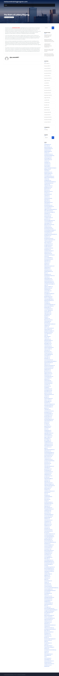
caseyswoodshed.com (48, 486)
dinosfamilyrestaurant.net (48, 228)
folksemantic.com (47, 261)
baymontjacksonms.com (48, 445)
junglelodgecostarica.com (48, 433)
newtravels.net (46, 170)
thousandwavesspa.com (48, 471)
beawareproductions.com (48, 405)
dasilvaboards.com (47, 369)
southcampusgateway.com (49, 206)
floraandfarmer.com (47, 235)
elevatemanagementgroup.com (50, 638)
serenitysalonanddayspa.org (49, 155)
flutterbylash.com (47, 633)
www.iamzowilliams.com (48, 589)
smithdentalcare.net (47, 662)
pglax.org (45, 448)
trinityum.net (46, 594)
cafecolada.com (47, 350)
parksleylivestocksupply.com (49, 330)
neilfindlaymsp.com (47, 474)
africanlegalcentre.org (48, 390)
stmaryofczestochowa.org (48, 410)
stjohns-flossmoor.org (48, 456)
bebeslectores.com (47, 225)
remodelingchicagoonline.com (49, 567)
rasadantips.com (47, 162)
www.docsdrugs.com (47, 555)
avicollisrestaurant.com (48, 475)
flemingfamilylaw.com (48, 642)
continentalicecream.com (48, 376)
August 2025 (46, 80)
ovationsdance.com (47, 314)
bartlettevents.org (47, 216)
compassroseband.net (48, 496)
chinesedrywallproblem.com (49, 453)
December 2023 (47, 117)
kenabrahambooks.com (48, 381)
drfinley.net (46, 641)
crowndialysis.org (47, 303)
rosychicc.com (46, 337)
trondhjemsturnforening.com (49, 611)
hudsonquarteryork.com (48, 604)
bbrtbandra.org (47, 190)
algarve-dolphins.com (48, 437)
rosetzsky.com (46, 395)
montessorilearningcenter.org (49, 618)
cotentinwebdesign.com (48, 221)
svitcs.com (46, 493)
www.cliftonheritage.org (48, 564)
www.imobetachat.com (48, 520)
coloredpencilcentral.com (48, 248)
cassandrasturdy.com (48, 346)
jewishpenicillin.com (47, 307)
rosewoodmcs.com (47, 583)
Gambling (7, 17)
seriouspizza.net (47, 495)
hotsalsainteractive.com (48, 154)
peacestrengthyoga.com (48, 540)
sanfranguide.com (47, 355)
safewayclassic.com (47, 174)
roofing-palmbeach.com (48, 243)
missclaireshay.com (47, 144)
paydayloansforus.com (48, 172)
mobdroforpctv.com (47, 344)
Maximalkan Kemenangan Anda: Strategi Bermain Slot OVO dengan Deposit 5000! (49, 54)
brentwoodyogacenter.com (49, 568)
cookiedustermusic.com (48, 459)
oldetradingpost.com (48, 223)
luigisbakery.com (47, 575)
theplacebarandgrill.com (48, 478)
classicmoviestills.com (48, 348)
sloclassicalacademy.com (48, 368)
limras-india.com (47, 145)
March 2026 (46, 63)
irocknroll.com (46, 256)
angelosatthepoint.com (48, 482)
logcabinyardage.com (48, 517)
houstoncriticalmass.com (48, 359)
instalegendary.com (47, 180)
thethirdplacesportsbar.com (49, 597)
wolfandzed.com (47, 578)
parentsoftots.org (47, 513)
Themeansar (23, 674)
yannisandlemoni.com (48, 270)
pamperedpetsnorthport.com (49, 275)
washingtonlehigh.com (48, 573)
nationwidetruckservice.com (49, 466)
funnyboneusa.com (47, 457)
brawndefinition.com (47, 375)
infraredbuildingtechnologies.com (50, 230)
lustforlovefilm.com (47, 386)
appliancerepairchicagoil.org (49, 177)
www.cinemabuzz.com (48, 580)
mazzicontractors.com (48, 596)
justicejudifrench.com (48, 412)
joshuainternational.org (48, 529)
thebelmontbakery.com (48, 173)
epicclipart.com (47, 192)
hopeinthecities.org (47, 341)
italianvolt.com (46, 264)
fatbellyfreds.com (47, 601)
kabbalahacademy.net (48, 288)
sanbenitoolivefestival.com (49, 347)
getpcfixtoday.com (47, 188)
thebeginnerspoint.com (48, 352)
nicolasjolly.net (46, 387)
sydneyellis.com (47, 301)
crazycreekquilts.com (48, 377)
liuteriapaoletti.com (47, 451)
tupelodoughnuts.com (48, 278)
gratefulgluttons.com (48, 343)
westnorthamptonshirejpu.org (49, 212)
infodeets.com (46, 152)
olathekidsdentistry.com (48, 279)
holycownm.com (47, 464)
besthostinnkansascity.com (49, 660)
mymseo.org (46, 651)
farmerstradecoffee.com (48, 515)
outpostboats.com (47, 339)
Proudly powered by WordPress (9, 674)
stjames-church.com (47, 399)
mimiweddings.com (47, 659)
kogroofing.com (47, 199)
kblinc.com (46, 272)
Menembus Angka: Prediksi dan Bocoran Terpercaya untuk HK (49, 50)
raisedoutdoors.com (47, 252)
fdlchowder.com (47, 558)
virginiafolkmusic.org (47, 312)
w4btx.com (46, 285)
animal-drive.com (47, 499)
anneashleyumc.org (47, 549)
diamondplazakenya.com (48, 612)
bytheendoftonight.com (48, 340)
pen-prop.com (46, 532)
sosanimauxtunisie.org (48, 198)
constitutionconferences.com (49, 491)
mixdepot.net (46, 582)
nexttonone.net (47, 526)
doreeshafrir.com (47, 402)
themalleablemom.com (48, 415)
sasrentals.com (47, 292)
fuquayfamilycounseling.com (49, 647)
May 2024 (46, 104)
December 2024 (47, 90)
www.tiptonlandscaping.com (49, 569)
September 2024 (47, 95)
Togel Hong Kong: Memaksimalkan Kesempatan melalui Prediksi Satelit (48, 45)
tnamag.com (46, 500)
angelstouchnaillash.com (48, 286)
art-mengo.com (47, 424)
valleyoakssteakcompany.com (49, 485)
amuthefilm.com (47, 384)
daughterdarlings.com (48, 151)
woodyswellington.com (48, 600)
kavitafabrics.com (47, 462)
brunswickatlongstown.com (49, 419)
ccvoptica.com (46, 572)
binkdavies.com (47, 379)
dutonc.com (46, 428)
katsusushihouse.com (48, 391)
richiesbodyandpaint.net (48, 148)
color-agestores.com (48, 333)
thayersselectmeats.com (48, 503)
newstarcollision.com (47, 290)
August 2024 (46, 97)
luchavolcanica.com (47, 463)
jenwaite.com (46, 637)
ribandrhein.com (47, 315)
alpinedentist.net (47, 201)
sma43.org (46, 565)
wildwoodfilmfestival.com (48, 210)
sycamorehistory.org (47, 584)
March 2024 (46, 109)
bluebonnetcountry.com (48, 191)
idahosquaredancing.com (48, 259)
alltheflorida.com (47, 623)
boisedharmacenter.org (48, 332)
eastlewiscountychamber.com (49, 365)
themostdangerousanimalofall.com (50, 361)
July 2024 (45, 100)
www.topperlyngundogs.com (49, 536)
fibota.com (46, 605)
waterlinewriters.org (47, 510)
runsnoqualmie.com (47, 554)
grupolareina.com (47, 219)
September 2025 (47, 78)
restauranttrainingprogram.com (16, 2)
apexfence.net (46, 666)
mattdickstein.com (47, 521)
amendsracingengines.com (49, 544)
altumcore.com (47, 497)
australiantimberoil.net (48, 227)
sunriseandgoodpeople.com (49, 452)
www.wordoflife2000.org (48, 257)
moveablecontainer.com (48, 217)
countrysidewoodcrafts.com (49, 176)
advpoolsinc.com (47, 481)
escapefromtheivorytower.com (49, 239)
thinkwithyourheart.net (48, 253)
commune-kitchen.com (48, 383)
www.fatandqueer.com (48, 547)
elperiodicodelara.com (48, 147)
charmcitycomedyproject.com (49, 404)
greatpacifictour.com (48, 468)
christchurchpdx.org (47, 380)
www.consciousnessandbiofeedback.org (51, 587)
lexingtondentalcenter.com (49, 300)
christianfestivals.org (47, 434)
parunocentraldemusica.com (49, 608)
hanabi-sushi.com (47, 576)
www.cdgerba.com (47, 607)
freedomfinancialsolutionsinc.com (50, 542)
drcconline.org (46, 477)
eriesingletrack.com (47, 274)
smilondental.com (47, 289)
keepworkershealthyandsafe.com (50, 181)
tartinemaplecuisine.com (48, 420)
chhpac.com (46, 652)
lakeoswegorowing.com (48, 645)
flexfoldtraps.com (47, 543)
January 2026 (46, 68)
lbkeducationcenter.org (48, 319)
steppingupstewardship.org (49, 571)
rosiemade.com (47, 277)
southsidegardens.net (48, 593)
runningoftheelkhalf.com (48, 538)
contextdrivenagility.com (48, 406)
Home (6, 5)
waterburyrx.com (47, 480)
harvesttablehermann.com (49, 231)
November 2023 (47, 119)
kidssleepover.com (47, 169)
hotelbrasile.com (47, 213)
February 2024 (46, 112)
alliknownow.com (47, 364)
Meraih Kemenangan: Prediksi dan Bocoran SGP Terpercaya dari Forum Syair (49, 40)
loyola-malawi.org (47, 336)
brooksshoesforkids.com (48, 502)
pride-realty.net (47, 630)
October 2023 (46, 122)
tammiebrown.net (47, 427)
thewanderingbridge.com (48, 413)
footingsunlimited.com (48, 553)
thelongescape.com (47, 430)
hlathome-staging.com (48, 297)
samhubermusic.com (48, 665)
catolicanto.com (47, 318)
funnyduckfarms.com (48, 636)
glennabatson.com (47, 370)
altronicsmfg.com (47, 165)
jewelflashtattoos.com (48, 187)
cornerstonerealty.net (48, 586)
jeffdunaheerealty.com (48, 539)
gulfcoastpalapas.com (48, 507)
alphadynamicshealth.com (48, 631)
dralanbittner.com (47, 268)
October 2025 (46, 75)
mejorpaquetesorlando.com (49, 282)
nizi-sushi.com (46, 423)
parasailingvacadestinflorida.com (50, 629)
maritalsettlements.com (48, 442)
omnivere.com (46, 161)
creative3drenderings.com (48, 514)
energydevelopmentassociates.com (50, 234)
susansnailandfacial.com (48, 531)
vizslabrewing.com (47, 267)
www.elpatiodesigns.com (48, 602)
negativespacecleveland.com (49, 449)
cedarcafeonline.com (48, 156)
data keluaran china (16, 27)
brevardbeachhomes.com (48, 238)
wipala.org (46, 335)
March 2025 (46, 85)
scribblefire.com (47, 325)
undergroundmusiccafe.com (49, 663)
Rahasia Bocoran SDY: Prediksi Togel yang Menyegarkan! (48, 35)
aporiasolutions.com (47, 504)
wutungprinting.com (47, 441)
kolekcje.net (46, 317)
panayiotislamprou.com (48, 205)
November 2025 (47, 73)
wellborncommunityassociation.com (50, 209)
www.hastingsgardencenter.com (50, 590)
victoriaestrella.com (47, 470)
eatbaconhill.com (47, 166)
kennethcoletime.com (48, 416)
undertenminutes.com (48, 159)
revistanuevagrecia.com (48, 398)
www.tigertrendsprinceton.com (49, 533)
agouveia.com (46, 648)
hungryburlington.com (48, 417)
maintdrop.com (47, 195)
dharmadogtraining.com (48, 654)
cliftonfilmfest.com (47, 249)
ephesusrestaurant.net (48, 598)
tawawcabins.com (47, 260)
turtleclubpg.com (47, 467)
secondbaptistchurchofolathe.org (50, 649)
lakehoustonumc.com (48, 524)
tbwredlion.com (47, 613)
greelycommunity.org (48, 393)
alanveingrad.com (47, 438)
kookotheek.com (47, 203)
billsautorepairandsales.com (49, 615)
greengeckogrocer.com (48, 296)
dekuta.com (46, 579)
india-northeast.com (47, 242)
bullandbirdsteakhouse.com (49, 561)
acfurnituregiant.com (48, 158)
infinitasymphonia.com (48, 388)
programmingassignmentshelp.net (50, 167)
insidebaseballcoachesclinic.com (50, 625)
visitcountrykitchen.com (48, 435)
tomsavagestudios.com (48, 308)
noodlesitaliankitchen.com (48, 183)
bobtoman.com (47, 196)
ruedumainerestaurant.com (49, 394)
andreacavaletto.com (48, 329)
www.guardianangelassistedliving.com (50, 609)
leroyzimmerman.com (48, 640)
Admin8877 (16, 57)
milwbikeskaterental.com (48, 444)
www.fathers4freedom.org (48, 535)
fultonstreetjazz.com (48, 214)
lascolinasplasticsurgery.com (49, 562)
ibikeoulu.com (46, 408)
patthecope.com (47, 492)
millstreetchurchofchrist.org (49, 627)
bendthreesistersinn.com (48, 455)
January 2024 (46, 114)
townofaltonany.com (48, 446)
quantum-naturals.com (48, 616)
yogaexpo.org (46, 326)
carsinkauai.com (47, 626)
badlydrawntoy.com (47, 522)
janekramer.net (47, 422)
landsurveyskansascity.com (49, 550)
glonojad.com (46, 397)
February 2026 (46, 65)
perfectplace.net (47, 322)
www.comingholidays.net (48, 354)
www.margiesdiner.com (48, 557)
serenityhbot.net (47, 528)
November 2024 (47, 92)
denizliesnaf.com (47, 489)
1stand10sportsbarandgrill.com (49, 283)
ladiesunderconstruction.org (49, 224)
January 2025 (46, 87)
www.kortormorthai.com (48, 546)
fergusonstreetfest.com (48, 619)
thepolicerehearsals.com (48, 362)
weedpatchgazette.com (48, 271)
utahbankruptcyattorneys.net (49, 254)
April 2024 (46, 107)
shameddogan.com (47, 511)
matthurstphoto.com (48, 622)
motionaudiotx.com (47, 655)
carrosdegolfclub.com (48, 232)
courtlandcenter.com (48, 473)
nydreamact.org (47, 184)
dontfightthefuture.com (48, 245)
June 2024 (46, 102)
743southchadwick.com (48, 241)
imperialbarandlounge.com (49, 250)
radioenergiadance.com (48, 202)
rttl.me (45, 656)
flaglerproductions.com (48, 373)
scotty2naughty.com (47, 401)
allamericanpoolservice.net (49, 306)
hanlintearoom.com (47, 634)
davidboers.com (47, 518)
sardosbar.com (47, 263)
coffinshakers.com (47, 409)
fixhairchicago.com (47, 488)
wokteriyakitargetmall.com (48, 299)
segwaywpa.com (47, 506)
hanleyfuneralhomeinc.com (49, 281)
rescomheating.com (47, 658)
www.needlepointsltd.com (48, 560)
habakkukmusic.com (47, 525)
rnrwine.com (46, 644)
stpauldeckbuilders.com (48, 551)
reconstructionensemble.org (49, 460)
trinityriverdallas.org (47, 321)
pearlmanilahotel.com (48, 194)
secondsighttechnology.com (49, 293)
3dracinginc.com (47, 358)
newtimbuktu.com (47, 163)
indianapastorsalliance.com (49, 484)
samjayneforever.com (48, 620)
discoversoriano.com (47, 351)
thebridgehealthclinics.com (49, 509)
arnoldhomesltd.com (47, 246)
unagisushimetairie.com (48, 185)
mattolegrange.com (47, 431)
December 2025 (47, 70)
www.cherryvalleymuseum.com (49, 220)
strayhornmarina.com (48, 372)
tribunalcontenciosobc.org (48, 366)
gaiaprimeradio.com (47, 426)
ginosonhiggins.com (47, 439)
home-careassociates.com (49, 328)
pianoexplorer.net (47, 591)
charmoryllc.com (47, 357)
